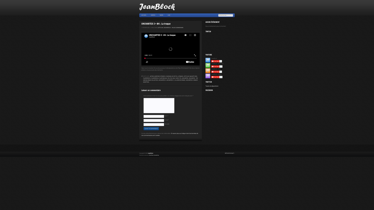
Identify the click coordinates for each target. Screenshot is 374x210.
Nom (166, 116)
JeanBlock (150, 153)
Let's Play (160, 27)
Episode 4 (163, 76)
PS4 (171, 78)
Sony (177, 78)
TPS (180, 78)
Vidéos (153, 15)
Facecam (168, 76)
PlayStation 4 (155, 78)
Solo (173, 78)
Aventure (157, 76)
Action (152, 76)
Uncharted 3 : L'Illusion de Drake (175, 80)
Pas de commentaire (177, 27)
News (161, 15)
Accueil (143, 15)
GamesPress (156, 155)
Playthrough (163, 78)
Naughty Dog (193, 76)
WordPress (151, 155)
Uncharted (185, 78)
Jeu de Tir (174, 76)
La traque (180, 76)
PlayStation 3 (147, 78)
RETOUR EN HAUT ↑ (230, 153)
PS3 (168, 78)
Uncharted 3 (167, 27)
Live (169, 15)
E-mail (167, 120)
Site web (167, 124)
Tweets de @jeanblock (212, 86)
